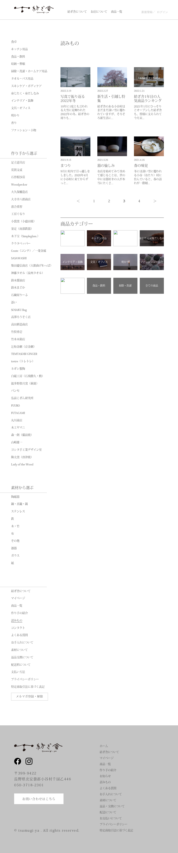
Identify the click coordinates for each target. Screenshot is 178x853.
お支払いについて (111, 818)
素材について (19, 650)
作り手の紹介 (19, 613)
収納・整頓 (18, 64)
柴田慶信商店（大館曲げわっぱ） (32, 265)
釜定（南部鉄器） (22, 229)
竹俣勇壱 (16, 332)
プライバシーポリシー (25, 679)
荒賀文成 (16, 170)
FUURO (15, 405)
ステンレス (18, 511)
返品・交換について (112, 806)
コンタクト (18, 628)
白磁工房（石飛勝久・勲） (27, 376)
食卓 (14, 42)
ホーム (104, 746)
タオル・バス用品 (22, 78)
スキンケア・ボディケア (26, 86)
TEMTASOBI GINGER (24, 354)
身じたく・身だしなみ (25, 93)
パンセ (15, 390)
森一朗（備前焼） (22, 435)
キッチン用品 (19, 49)
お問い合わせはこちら (38, 799)
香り (14, 123)
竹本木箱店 (18, 339)
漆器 (14, 548)
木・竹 (15, 526)
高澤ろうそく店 (21, 317)
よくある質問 (19, 635)
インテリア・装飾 (22, 100)
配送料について (21, 665)
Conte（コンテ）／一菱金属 (28, 251)
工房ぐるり (18, 214)
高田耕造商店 (19, 324)
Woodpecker (19, 184)
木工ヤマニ (18, 427)
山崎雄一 (16, 442)
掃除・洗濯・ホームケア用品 (29, 71)
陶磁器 (15, 497)
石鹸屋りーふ (19, 295)
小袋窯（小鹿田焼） (23, 221)
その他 (15, 541)
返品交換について (22, 657)
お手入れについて (22, 642)
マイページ (18, 598)
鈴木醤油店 (18, 280)
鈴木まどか (18, 287)
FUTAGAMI (18, 413)
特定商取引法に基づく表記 (27, 687)
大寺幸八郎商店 (21, 199)
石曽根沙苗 (18, 177)
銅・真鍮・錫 (19, 504)
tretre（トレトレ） (23, 361)
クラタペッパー (21, 243)
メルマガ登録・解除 (29, 696)
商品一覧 (16, 605)
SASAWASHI (19, 258)
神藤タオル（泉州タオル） (27, 273)
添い (14, 302)
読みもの (16, 620)
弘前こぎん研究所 (22, 398)
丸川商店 (16, 420)
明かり (15, 115)
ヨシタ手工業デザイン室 (26, 450)
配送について (108, 812)
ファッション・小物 (23, 130)
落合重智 (16, 207)
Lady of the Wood (22, 464)
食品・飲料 (18, 56)
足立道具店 (18, 162)
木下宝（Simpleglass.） (25, 236)
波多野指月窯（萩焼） (25, 383)
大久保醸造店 (19, 192)
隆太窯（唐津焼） (22, 457)
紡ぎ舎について (21, 591)
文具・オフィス (20, 108)
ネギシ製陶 (18, 368)
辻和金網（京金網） (23, 346)
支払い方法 (18, 672)
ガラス (15, 555)
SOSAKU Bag (19, 310)
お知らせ (105, 776)
